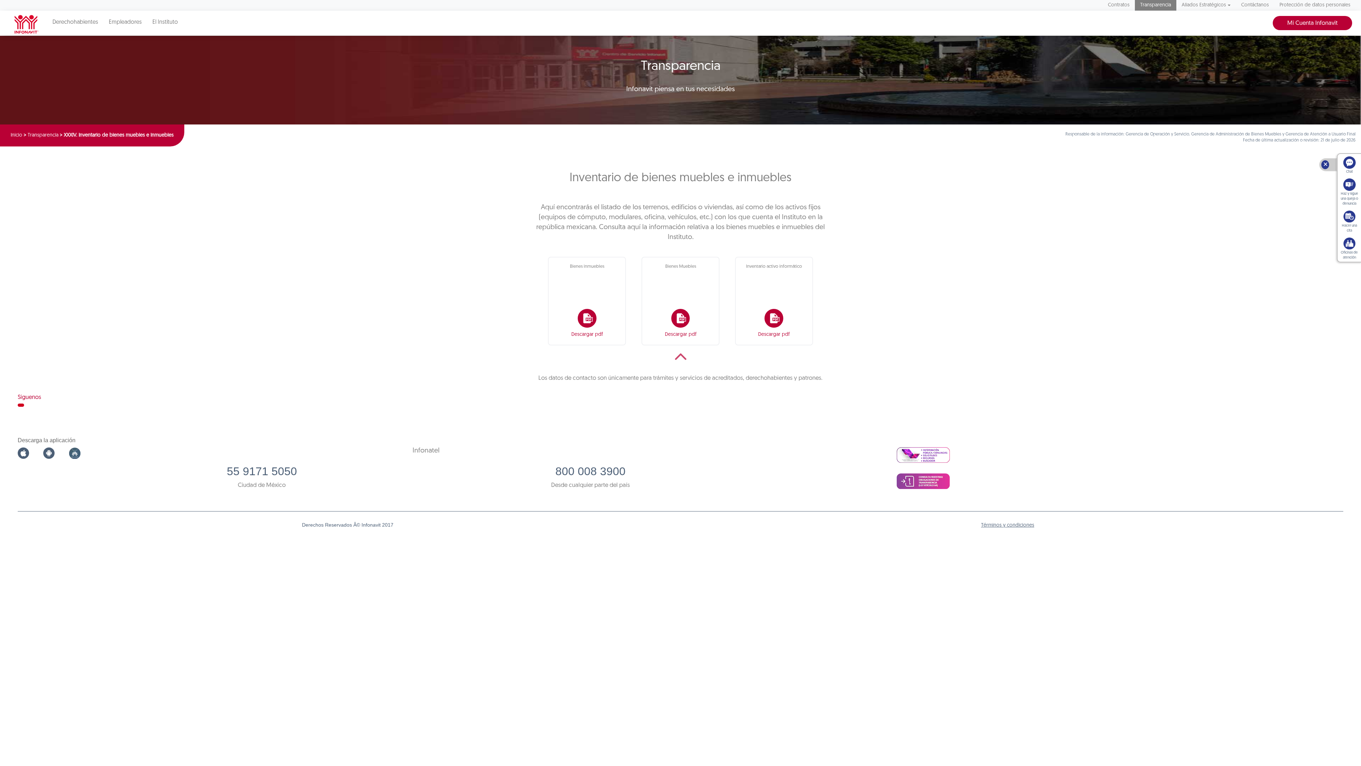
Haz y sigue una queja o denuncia (1349, 198)
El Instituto (165, 22)
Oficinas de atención (1349, 255)
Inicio (16, 135)
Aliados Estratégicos (1204, 5)
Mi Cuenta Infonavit (1312, 23)
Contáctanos (1255, 5)
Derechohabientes (75, 22)
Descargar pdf (587, 334)
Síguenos (29, 397)
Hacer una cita (1349, 228)
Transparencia (1155, 5)
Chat (1349, 171)
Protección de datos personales (1314, 5)
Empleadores (125, 22)
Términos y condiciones (1007, 525)
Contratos (1119, 5)
